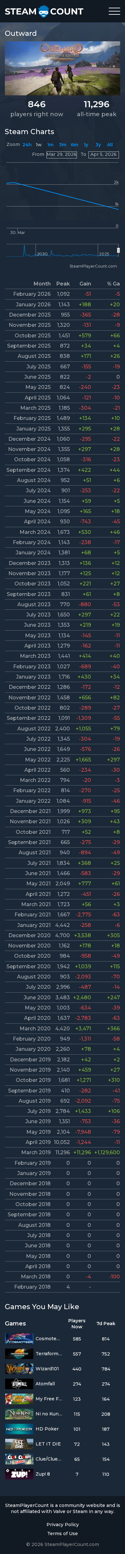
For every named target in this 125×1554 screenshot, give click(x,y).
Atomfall (45, 1384)
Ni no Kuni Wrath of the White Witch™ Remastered (49, 1414)
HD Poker (47, 1429)
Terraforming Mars (49, 1354)
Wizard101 (47, 1369)
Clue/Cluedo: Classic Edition (49, 1459)
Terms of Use (62, 1533)
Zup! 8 (43, 1474)
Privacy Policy (62, 1524)
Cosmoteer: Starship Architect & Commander (49, 1338)
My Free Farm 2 (49, 1399)
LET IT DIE (48, 1444)
